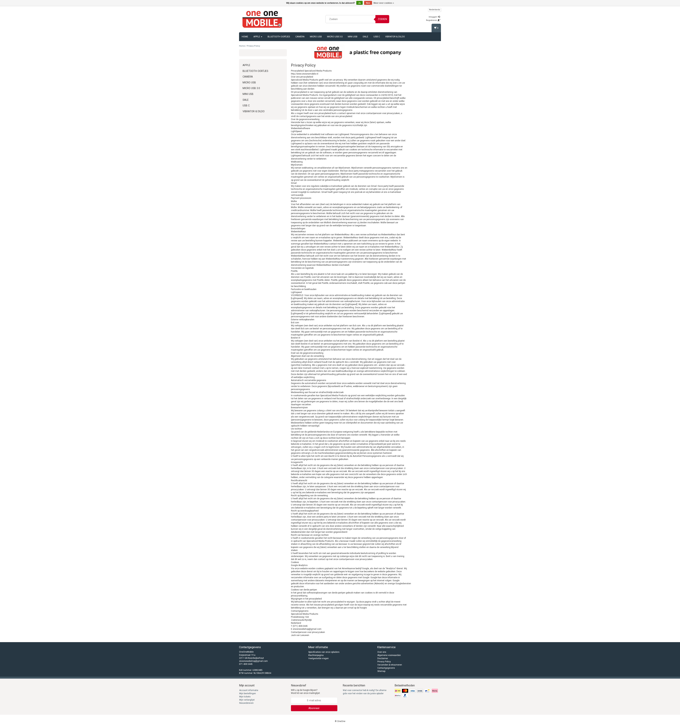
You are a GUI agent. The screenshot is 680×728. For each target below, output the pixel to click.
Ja (359, 3)
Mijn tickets (245, 696)
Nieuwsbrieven (246, 703)
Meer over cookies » (383, 3)
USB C (376, 36)
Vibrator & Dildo (395, 36)
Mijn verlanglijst (247, 700)
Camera (300, 36)
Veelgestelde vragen (318, 658)
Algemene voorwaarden (389, 655)
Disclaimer (382, 658)
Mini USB (352, 36)
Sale (365, 36)
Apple (256, 36)
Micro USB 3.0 (334, 36)
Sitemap (381, 671)
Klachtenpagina (316, 655)
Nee (368, 3)
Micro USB (316, 36)
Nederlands (434, 9)
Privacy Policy (253, 46)
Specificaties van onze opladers (323, 652)
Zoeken (382, 19)
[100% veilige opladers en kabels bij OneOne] (262, 18)
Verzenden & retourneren (389, 665)
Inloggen (433, 17)
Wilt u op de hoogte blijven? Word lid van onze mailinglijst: (305, 691)
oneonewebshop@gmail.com (253, 661)
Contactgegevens (386, 668)
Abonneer (314, 708)
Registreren (432, 20)
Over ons (381, 652)
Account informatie (248, 690)
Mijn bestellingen (247, 693)
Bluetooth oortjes (279, 36)
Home (245, 36)
